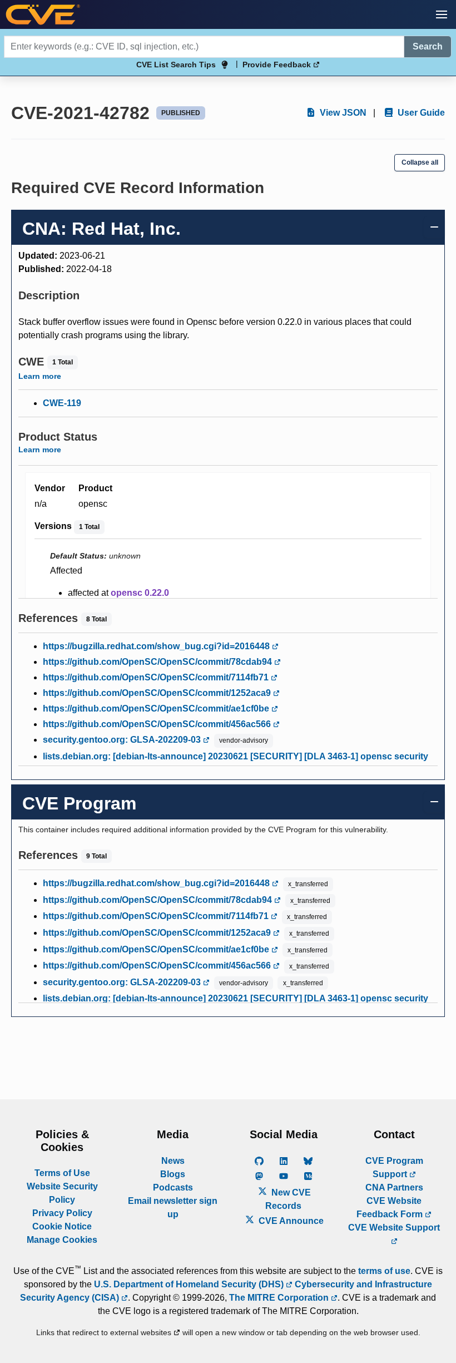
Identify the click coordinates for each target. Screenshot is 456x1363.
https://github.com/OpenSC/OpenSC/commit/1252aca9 (158, 693)
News (173, 1161)
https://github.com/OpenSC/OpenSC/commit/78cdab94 (158, 661)
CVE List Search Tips (176, 64)
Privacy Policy (62, 1213)
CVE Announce (290, 1221)
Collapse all (420, 162)
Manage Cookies (62, 1240)
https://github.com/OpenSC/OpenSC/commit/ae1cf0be (157, 708)
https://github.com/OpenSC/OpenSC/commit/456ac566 (158, 724)
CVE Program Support (394, 1167)
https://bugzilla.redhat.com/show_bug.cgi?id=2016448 (157, 646)
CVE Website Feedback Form (390, 1207)
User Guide (420, 112)
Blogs (172, 1174)
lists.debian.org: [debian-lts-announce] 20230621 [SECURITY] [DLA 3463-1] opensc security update (235, 763)
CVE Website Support (394, 1227)
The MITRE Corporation (280, 1297)
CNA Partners (394, 1187)
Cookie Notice (62, 1226)
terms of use (384, 1271)
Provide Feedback (277, 64)
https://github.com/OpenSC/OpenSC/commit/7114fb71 (157, 677)
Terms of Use (62, 1173)
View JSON (342, 112)
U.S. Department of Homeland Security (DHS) (190, 1284)
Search (428, 46)
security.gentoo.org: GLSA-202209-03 (123, 739)
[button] (441, 14)
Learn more (39, 376)
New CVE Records (288, 1199)
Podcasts (173, 1187)
